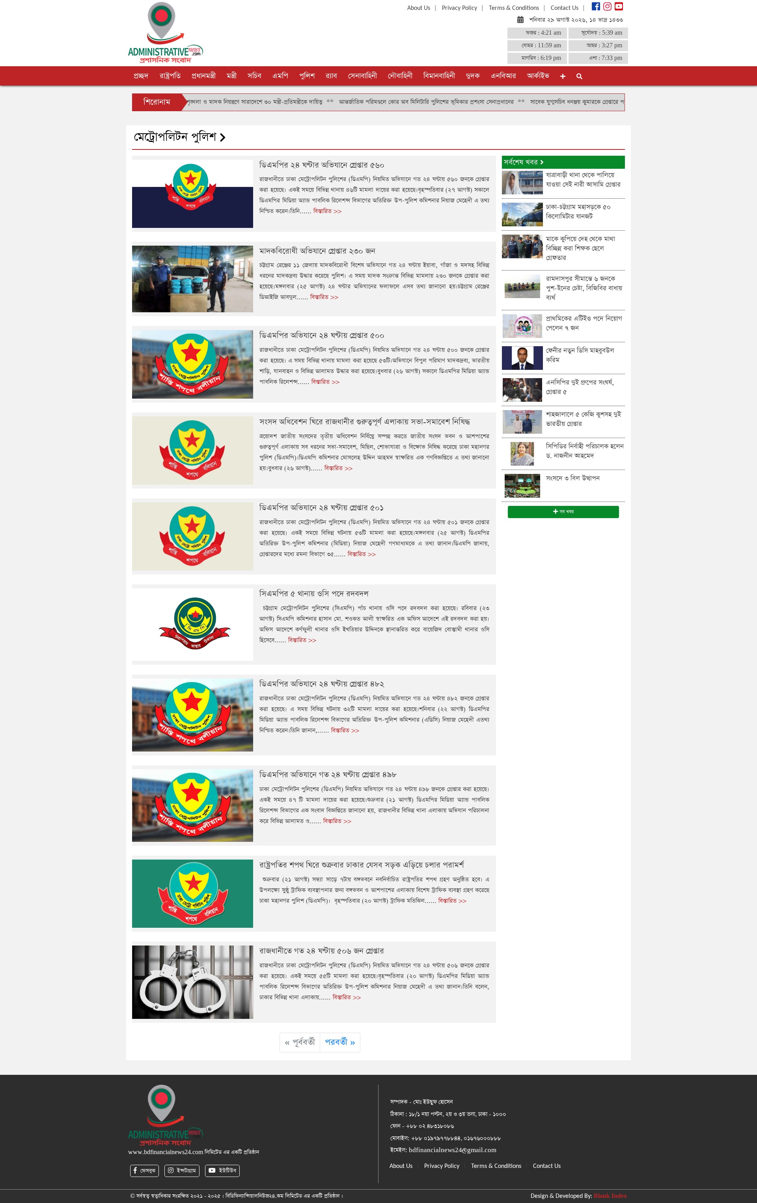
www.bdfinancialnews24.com (165, 1152)
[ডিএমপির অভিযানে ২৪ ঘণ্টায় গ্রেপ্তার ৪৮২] (192, 714)
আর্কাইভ (538, 76)
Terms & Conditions (514, 8)
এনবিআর (503, 76)
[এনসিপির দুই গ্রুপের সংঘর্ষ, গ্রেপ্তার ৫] (522, 389)
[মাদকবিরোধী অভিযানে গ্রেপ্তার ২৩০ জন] (192, 278)
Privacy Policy (459, 8)
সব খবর (566, 512)
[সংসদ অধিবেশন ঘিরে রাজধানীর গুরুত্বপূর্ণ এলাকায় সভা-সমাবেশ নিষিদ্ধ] (192, 450)
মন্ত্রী (232, 76)
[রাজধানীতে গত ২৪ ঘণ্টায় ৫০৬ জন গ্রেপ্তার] (192, 981)
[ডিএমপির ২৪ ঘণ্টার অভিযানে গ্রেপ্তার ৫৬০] (192, 193)
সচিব (254, 76)
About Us (418, 8)
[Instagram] (607, 8)
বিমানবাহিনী (439, 76)
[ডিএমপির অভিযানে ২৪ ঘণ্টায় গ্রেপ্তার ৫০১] (192, 535)
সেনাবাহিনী (362, 76)
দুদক (473, 76)
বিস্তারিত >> (327, 211)
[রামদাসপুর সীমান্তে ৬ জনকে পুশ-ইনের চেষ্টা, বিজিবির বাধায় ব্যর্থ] (522, 285)
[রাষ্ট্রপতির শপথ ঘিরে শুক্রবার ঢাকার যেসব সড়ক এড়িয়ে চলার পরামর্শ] (192, 893)
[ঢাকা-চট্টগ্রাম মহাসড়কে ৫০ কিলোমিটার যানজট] (522, 214)
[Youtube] (618, 8)
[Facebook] (595, 8)
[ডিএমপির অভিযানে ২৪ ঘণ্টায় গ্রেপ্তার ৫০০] (192, 363)
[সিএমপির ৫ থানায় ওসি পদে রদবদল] (192, 624)
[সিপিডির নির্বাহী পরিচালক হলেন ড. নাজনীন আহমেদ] (522, 453)
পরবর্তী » (340, 1042)
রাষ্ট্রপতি (170, 76)
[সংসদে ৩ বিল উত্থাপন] (522, 485)
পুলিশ (307, 76)
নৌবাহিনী (400, 76)
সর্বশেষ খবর (522, 162)
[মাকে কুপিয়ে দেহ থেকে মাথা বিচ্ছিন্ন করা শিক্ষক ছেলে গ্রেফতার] (522, 246)
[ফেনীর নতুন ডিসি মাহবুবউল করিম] (522, 357)
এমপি (280, 76)
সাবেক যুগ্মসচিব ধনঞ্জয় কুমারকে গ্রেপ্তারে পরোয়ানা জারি (551, 102)
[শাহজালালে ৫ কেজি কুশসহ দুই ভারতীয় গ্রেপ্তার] (522, 421)
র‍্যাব (331, 76)
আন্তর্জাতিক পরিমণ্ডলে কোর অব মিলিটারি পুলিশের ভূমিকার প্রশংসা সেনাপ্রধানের (385, 102)
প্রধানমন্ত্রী (204, 76)
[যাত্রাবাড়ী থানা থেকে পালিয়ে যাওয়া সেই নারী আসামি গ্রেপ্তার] (522, 182)
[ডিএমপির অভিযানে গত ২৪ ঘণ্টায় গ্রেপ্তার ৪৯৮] (192, 805)
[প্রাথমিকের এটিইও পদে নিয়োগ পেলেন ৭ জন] (522, 325)
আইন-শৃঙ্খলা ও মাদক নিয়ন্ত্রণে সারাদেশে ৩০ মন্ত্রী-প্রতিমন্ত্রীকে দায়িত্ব (207, 102)
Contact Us (564, 8)
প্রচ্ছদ (141, 76)
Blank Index (610, 1196)
